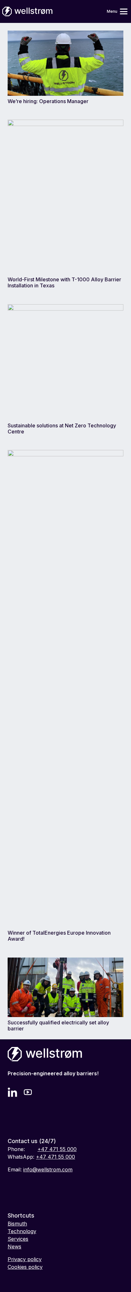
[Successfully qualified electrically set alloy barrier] (65, 961)
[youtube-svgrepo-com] (28, 1092)
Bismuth (17, 1223)
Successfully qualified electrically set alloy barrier (58, 1025)
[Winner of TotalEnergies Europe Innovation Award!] (65, 454)
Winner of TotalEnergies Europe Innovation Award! (59, 936)
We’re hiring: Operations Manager (48, 101)
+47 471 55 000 (57, 1149)
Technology (22, 1231)
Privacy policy (25, 1259)
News (14, 1246)
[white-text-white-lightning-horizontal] (27, 11)
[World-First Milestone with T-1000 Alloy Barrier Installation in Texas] (65, 123)
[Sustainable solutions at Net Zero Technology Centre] (65, 308)
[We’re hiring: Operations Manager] (65, 34)
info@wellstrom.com (47, 1169)
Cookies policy (25, 1267)
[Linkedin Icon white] (12, 1092)
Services (18, 1239)
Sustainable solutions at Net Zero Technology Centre (62, 428)
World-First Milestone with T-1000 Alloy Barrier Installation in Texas (64, 282)
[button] (115, 11)
